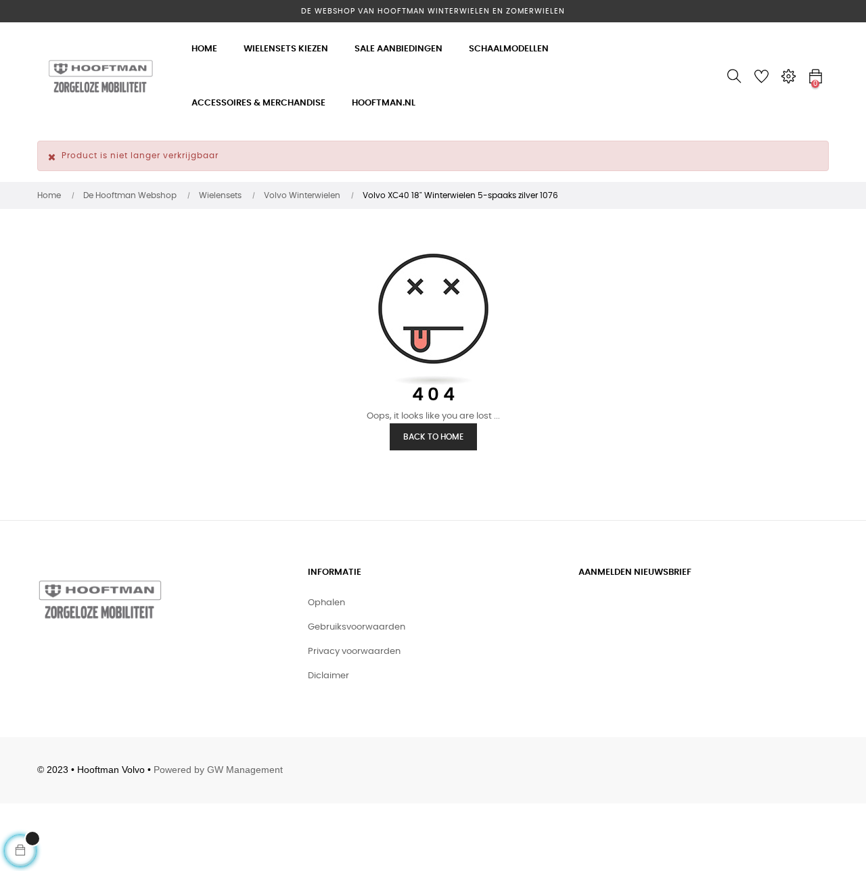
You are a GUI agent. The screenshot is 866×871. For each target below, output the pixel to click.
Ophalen (326, 602)
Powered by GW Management (218, 769)
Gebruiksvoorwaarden (356, 627)
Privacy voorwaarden (354, 651)
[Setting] (788, 76)
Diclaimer (328, 676)
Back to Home (433, 437)
